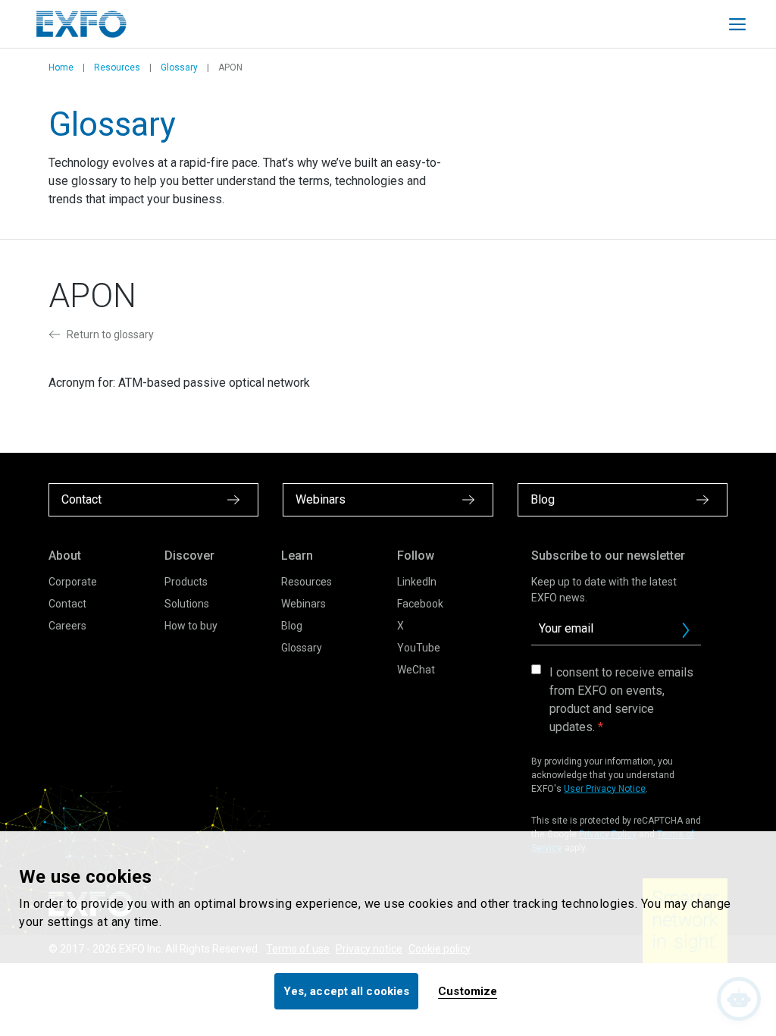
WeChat (416, 670)
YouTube (418, 648)
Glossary (179, 67)
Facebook (420, 604)
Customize (467, 991)
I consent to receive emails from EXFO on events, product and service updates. (621, 699)
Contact (67, 604)
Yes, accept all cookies (346, 991)
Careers (67, 626)
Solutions (186, 604)
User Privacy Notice (605, 788)
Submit (686, 630)
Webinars (303, 604)
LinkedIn (416, 582)
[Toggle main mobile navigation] (737, 24)
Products (186, 582)
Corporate (72, 582)
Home (61, 67)
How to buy (190, 626)
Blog (291, 626)
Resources (117, 67)
